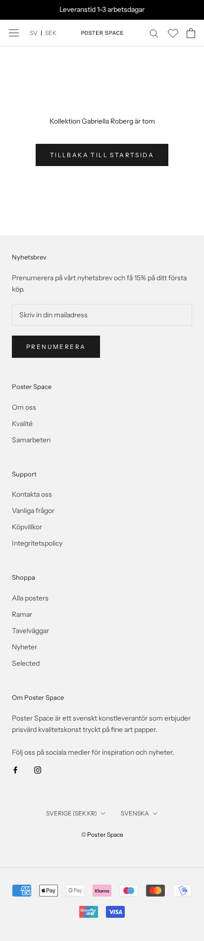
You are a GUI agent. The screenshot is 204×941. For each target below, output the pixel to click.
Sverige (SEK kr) (71, 813)
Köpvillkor (27, 526)
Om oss (24, 407)
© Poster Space (102, 834)
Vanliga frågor (33, 510)
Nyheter (24, 646)
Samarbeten (31, 439)
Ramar (22, 614)
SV (34, 33)
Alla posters (30, 598)
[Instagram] (37, 769)
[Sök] (154, 33)
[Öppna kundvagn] (191, 33)
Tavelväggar (30, 630)
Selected (26, 663)
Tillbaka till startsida (102, 155)
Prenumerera (56, 346)
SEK (50, 33)
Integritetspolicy (37, 543)
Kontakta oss (32, 494)
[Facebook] (15, 769)
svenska (135, 813)
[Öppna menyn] (14, 33)
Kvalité (22, 423)
